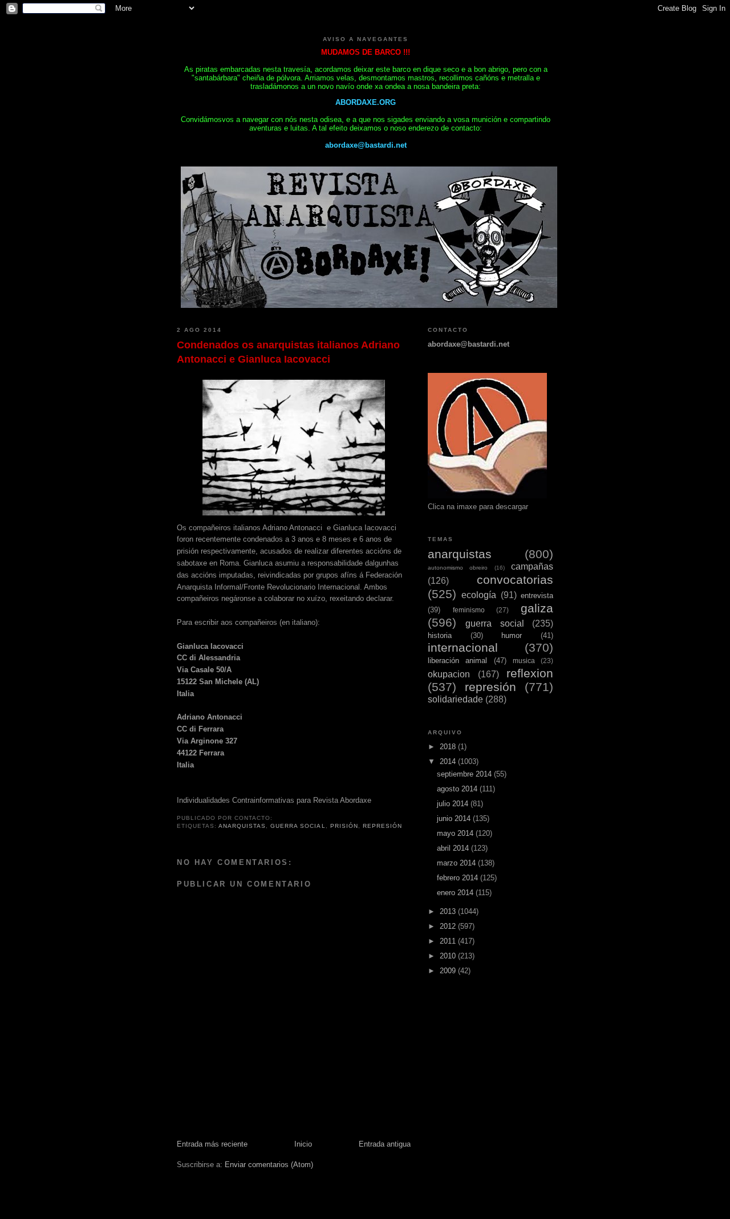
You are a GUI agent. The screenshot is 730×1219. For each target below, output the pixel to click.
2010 (449, 956)
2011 (449, 941)
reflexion (529, 673)
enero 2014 (456, 892)
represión (382, 826)
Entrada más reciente (212, 1144)
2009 (449, 970)
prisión (344, 826)
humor (511, 635)
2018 (449, 746)
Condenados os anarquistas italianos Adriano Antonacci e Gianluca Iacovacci (288, 352)
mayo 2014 (456, 833)
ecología (478, 595)
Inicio (303, 1144)
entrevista (537, 595)
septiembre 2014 (465, 774)
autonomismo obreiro (458, 567)
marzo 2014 (457, 863)
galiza (537, 608)
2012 (449, 926)
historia (440, 635)
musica (524, 660)
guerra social (297, 826)
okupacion (449, 674)
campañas (532, 566)
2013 (449, 911)
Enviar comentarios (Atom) (269, 1164)
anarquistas (242, 826)
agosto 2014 (458, 789)
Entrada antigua (385, 1144)
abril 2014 (454, 848)
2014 (449, 761)
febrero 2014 (458, 877)
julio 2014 (454, 803)
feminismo (469, 609)
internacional (463, 647)
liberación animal (457, 660)
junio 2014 (455, 818)
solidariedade (455, 699)
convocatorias (515, 579)
